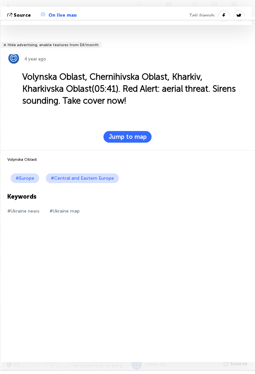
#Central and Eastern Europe (82, 178)
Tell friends (202, 16)
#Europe (25, 178)
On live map (62, 15)
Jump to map (128, 136)
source (22, 15)
